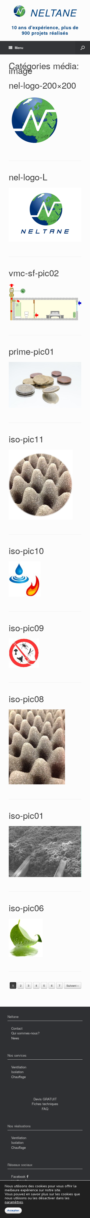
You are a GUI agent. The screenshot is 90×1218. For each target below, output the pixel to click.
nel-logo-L (28, 176)
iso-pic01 (26, 815)
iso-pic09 (26, 627)
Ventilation (18, 1067)
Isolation (17, 1071)
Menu (19, 47)
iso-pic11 (26, 438)
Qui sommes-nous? (25, 1033)
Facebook (18, 1176)
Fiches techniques (45, 1103)
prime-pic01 (31, 351)
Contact (16, 1028)
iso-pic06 (26, 907)
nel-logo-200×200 (42, 85)
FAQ (45, 1108)
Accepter (13, 1210)
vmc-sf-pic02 (34, 272)
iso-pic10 (26, 550)
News (15, 1038)
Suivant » (72, 985)
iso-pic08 (26, 698)
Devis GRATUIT (45, 1099)
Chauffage (18, 1076)
